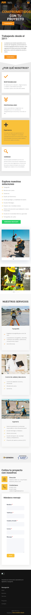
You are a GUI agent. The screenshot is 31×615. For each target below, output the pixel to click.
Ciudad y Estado (12, 521)
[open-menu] (28, 2)
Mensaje (10, 537)
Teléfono (10, 512)
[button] (3, 244)
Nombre (10, 504)
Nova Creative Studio (18, 612)
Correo (9, 529)
